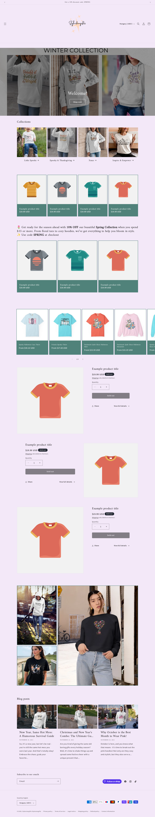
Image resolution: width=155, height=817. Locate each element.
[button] (5, 24)
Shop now (77, 102)
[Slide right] (82, 359)
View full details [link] (120, 406)
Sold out (110, 395)
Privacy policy (47, 811)
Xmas (91, 160)
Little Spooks (30, 160)
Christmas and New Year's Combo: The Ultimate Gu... (76, 734)
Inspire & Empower (122, 160)
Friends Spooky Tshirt (59, 345)
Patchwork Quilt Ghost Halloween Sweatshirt (129, 346)
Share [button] (96, 406)
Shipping (95, 378)
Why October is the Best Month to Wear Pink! (116, 734)
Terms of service (60, 811)
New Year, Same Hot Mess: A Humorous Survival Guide (36, 734)
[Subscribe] (57, 781)
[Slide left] (72, 359)
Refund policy (94, 811)
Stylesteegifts (27, 811)
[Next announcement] (150, 2)
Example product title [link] (29, 209)
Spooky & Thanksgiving (61, 160)
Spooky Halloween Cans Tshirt (29, 345)
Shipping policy (83, 811)
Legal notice (72, 811)
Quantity (95, 382)
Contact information (108, 811)
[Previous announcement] (4, 2)
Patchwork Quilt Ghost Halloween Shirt (96, 346)
